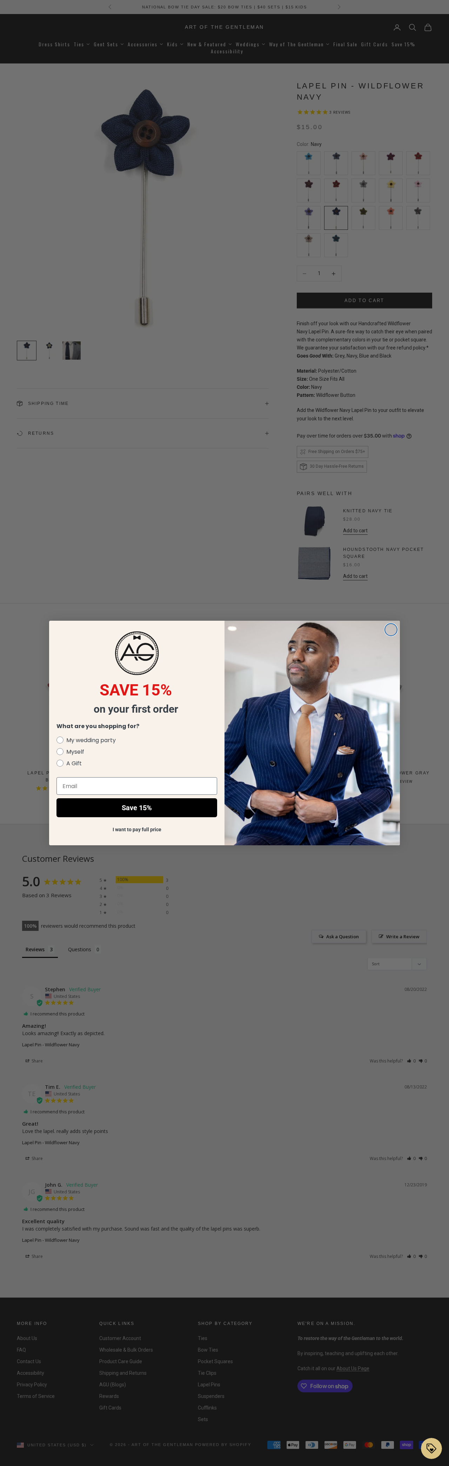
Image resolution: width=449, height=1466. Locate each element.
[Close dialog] (391, 630)
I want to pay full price (137, 829)
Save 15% (137, 808)
